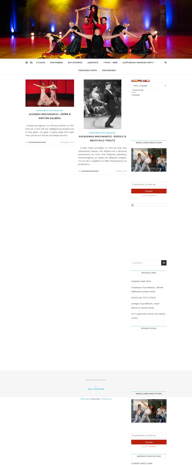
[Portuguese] (145, 81)
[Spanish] (135, 81)
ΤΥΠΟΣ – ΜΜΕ (110, 62)
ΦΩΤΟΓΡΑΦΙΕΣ (75, 62)
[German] (139, 81)
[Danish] (148, 81)
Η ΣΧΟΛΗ (40, 62)
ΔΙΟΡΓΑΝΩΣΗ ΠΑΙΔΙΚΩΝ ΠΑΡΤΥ (138, 62)
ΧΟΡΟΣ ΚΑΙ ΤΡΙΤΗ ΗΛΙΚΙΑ (143, 297)
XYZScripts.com (106, 399)
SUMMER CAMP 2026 (141, 281)
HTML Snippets (85, 399)
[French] (142, 81)
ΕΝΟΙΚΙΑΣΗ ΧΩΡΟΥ (88, 70)
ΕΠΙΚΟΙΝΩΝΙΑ (109, 70)
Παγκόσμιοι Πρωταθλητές (49, 110)
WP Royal (102, 380)
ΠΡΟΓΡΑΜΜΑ (56, 62)
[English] (132, 81)
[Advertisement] (150, 118)
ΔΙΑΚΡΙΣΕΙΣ (93, 62)
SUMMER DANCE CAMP (141, 463)
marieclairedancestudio (37, 142)
